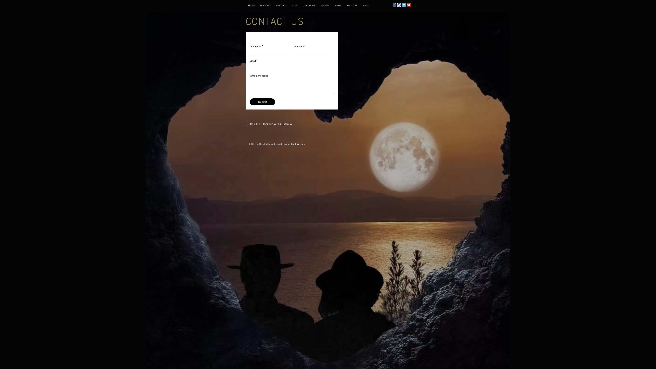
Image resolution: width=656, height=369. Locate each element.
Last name (299, 46)
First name (256, 46)
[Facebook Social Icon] (394, 5)
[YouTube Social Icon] (409, 5)
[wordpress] (399, 5)
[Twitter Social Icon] (404, 5)
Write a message (259, 75)
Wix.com (301, 144)
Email (253, 60)
